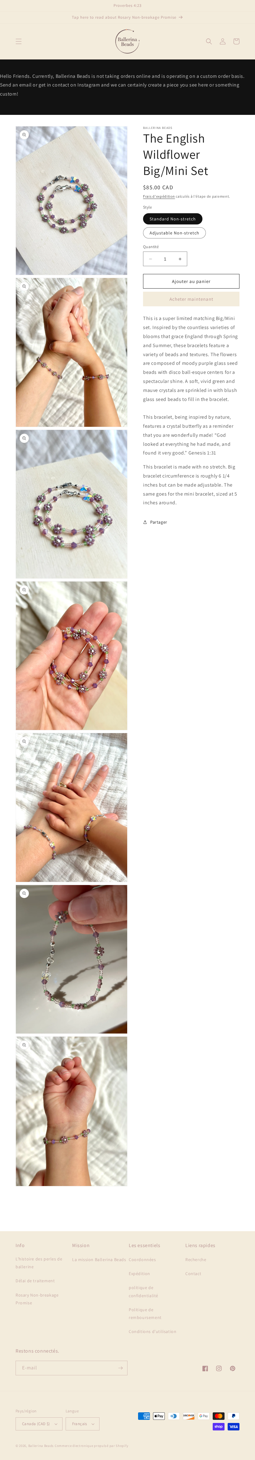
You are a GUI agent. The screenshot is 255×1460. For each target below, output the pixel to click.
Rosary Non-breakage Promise (37, 1299)
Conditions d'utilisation (152, 1331)
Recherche (195, 1259)
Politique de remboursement (145, 1313)
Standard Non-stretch (173, 219)
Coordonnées (142, 1259)
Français (79, 1423)
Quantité (151, 246)
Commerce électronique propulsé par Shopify (91, 1446)
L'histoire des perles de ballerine (39, 1262)
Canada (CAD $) (36, 1423)
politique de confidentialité (143, 1291)
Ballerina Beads (41, 1446)
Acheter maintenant (191, 299)
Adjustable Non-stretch (174, 233)
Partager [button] (158, 522)
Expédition (139, 1273)
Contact (193, 1273)
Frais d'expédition (159, 196)
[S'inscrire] (120, 1368)
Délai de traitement (35, 1280)
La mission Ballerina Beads (99, 1259)
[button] (19, 41)
